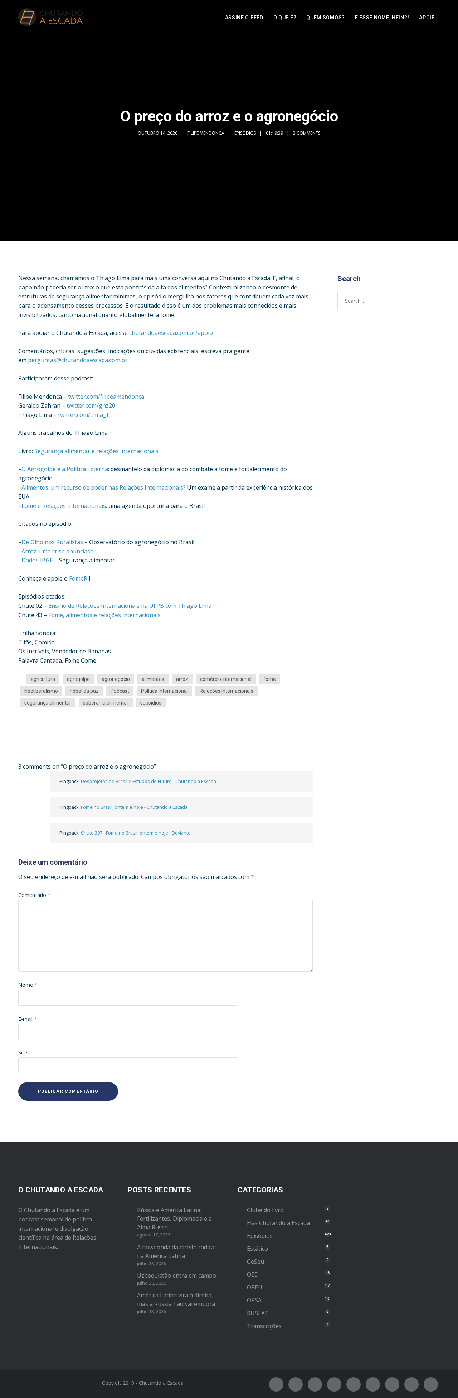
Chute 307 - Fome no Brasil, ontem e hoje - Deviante (136, 833)
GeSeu (255, 1261)
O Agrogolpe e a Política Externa (64, 469)
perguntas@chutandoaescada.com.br (77, 360)
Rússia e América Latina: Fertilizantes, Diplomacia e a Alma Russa (174, 1218)
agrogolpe (78, 679)
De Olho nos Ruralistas (52, 542)
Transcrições (264, 1326)
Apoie (427, 17)
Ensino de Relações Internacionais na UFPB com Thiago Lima (129, 606)
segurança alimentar (47, 703)
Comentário (34, 895)
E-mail (27, 1018)
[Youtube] (353, 1384)
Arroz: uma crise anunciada (57, 551)
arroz (182, 679)
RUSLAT (258, 1313)
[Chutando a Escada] (50, 17)
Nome (27, 984)
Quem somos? (325, 17)
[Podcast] (392, 1384)
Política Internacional (164, 691)
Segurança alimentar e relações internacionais (96, 451)
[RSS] (373, 1384)
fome (269, 679)
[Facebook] (276, 1384)
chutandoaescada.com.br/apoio (171, 333)
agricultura (43, 679)
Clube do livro (265, 1210)
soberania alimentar (105, 703)
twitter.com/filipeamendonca (106, 396)
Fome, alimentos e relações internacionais (104, 615)
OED (253, 1274)
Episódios (245, 133)
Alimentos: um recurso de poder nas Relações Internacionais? (103, 487)
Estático (257, 1249)
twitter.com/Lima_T (83, 415)
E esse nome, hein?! (382, 17)
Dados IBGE (37, 560)
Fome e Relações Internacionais (63, 506)
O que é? (285, 17)
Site (22, 1052)
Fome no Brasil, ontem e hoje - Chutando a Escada (134, 807)
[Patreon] (411, 1384)
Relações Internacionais (226, 691)
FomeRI (79, 578)
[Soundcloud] (431, 1384)
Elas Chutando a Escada (278, 1223)
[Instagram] (315, 1384)
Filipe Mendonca (205, 133)
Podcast (120, 691)
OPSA (254, 1300)
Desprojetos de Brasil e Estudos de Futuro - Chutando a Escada (148, 781)
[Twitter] (295, 1384)
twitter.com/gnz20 (91, 405)
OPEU (254, 1287)
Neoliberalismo (41, 691)
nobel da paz (84, 691)
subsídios (150, 703)
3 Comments (306, 133)
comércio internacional (226, 679)
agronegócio (116, 679)
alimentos (153, 679)
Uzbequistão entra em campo (176, 1275)
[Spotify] (334, 1384)
